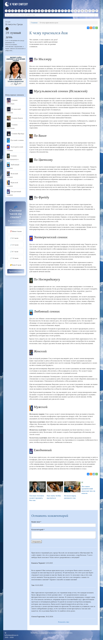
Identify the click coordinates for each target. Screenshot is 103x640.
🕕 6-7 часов (14, 251)
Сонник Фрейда (17, 133)
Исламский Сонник (14, 111)
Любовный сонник (13, 166)
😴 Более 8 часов (15, 265)
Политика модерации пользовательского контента (51, 633)
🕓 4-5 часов (14, 238)
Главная (34, 23)
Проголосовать (16, 271)
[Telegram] (94, 28)
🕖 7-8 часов (14, 258)
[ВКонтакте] (88, 28)
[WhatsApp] (96, 28)
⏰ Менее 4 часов (16, 231)
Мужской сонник (12, 184)
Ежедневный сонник (14, 193)
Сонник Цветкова (12, 126)
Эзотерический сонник (15, 148)
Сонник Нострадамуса (13, 157)
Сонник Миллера (12, 102)
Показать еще (63, 622)
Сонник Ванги (17, 118)
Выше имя (36, 522)
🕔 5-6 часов (14, 245)
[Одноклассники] (91, 28)
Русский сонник (17, 140)
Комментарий (37, 530)
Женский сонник (12, 175)
